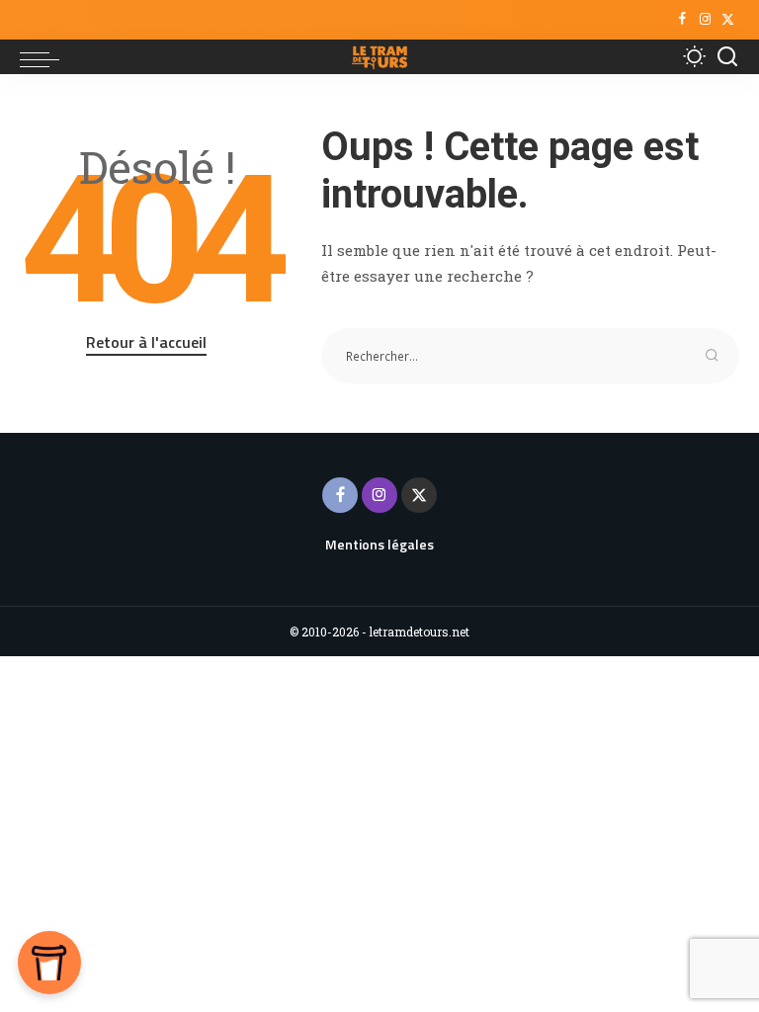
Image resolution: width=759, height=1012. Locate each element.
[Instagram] (705, 20)
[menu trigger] (44, 57)
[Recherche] (727, 57)
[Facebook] (682, 20)
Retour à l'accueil (146, 342)
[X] (728, 20)
